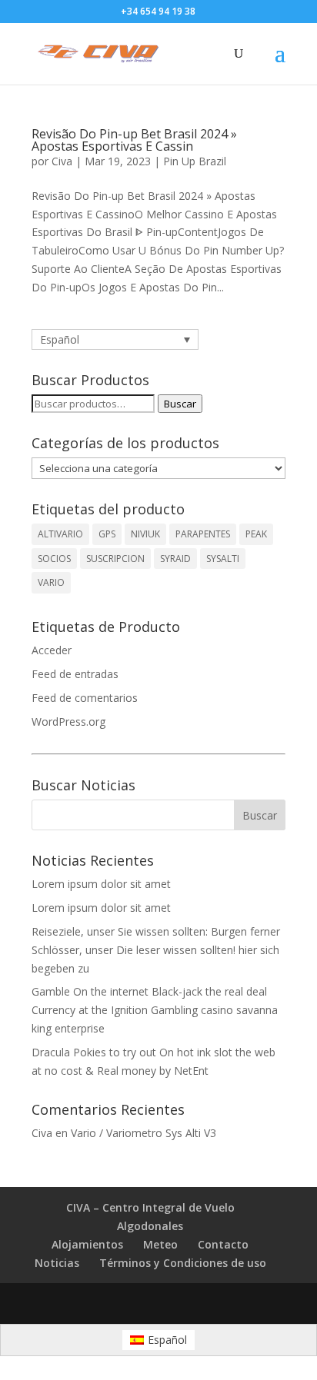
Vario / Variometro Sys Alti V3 (143, 1133)
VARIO (51, 582)
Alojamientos (87, 1244)
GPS (106, 533)
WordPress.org (68, 721)
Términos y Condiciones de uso (182, 1262)
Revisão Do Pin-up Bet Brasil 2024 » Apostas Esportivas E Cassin (134, 140)
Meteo (160, 1244)
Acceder (52, 650)
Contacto (223, 1244)
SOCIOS (54, 558)
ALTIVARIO (60, 533)
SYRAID (175, 558)
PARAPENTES (202, 533)
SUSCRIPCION (115, 558)
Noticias (57, 1262)
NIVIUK (145, 533)
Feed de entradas (75, 674)
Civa (62, 161)
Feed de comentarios (85, 697)
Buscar (180, 404)
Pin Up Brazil (194, 161)
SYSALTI (222, 558)
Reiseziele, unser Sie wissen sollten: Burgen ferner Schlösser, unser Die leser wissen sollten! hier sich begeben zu (156, 950)
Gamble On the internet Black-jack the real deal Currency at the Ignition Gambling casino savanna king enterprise (155, 1010)
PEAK (256, 533)
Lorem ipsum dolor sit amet (101, 883)
